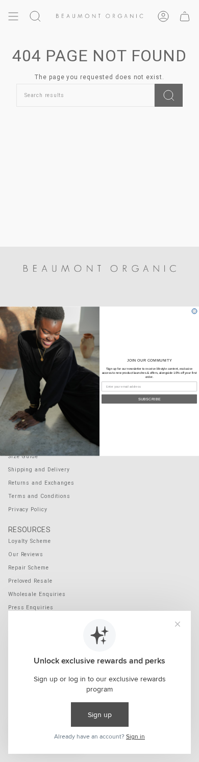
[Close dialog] (194, 311)
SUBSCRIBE (149, 399)
